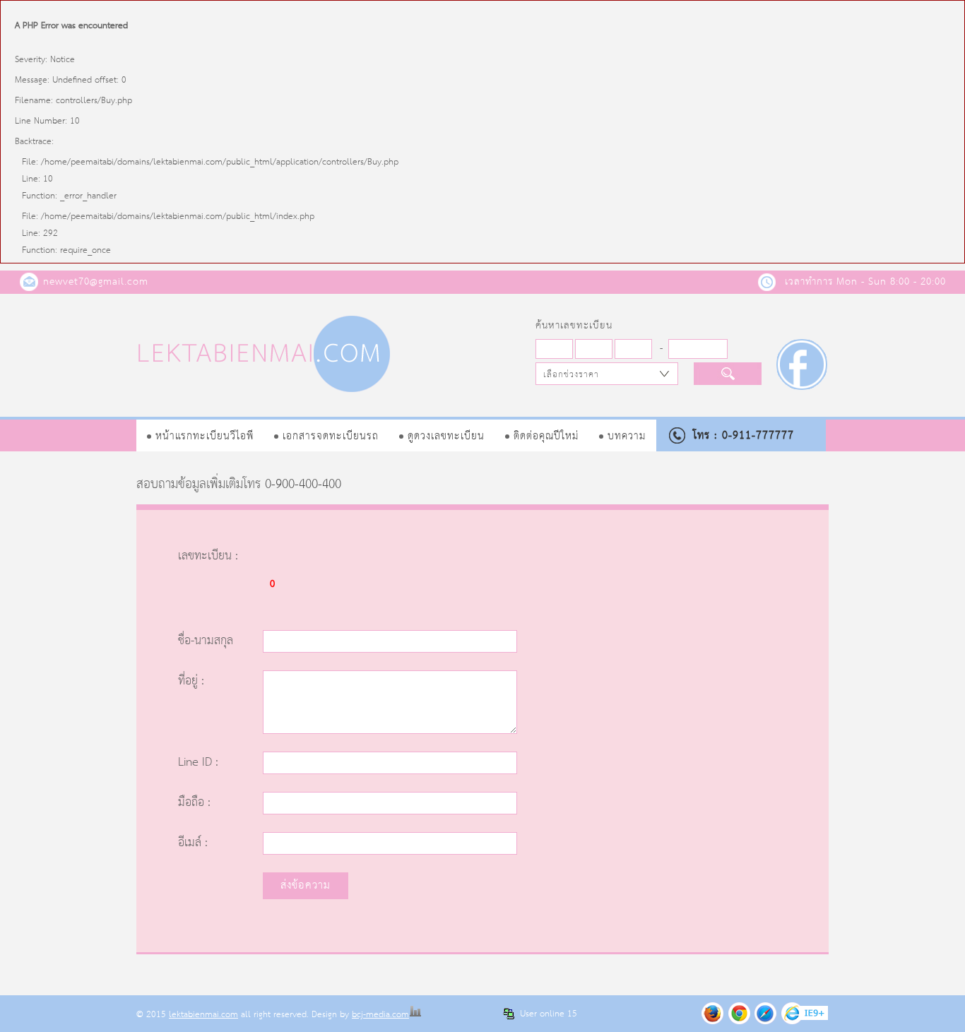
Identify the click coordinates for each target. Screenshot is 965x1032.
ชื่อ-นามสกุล (205, 641)
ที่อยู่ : (191, 681)
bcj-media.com (380, 1015)
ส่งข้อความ (305, 885)
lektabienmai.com (203, 1015)
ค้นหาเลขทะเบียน (573, 325)
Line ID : (198, 762)
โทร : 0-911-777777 (743, 435)
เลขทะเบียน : (208, 556)
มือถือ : (194, 803)
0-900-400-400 (303, 485)
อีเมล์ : (193, 843)
